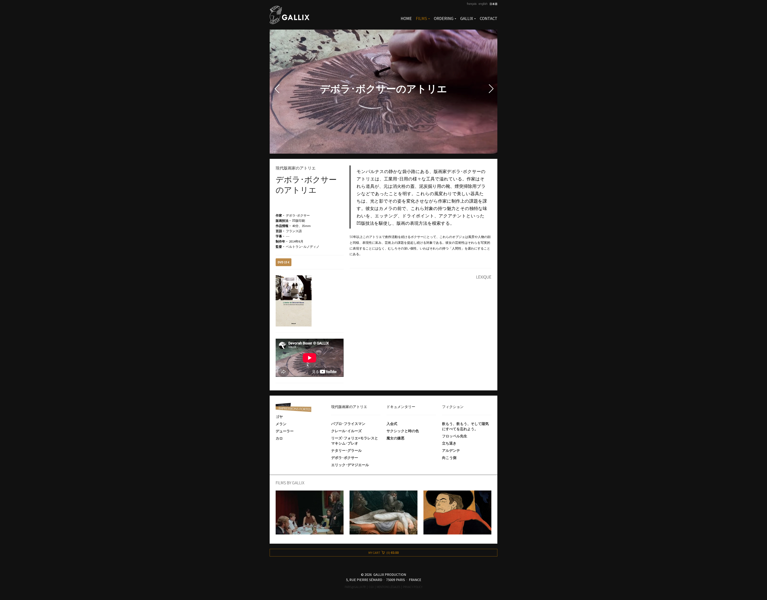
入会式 (391, 424)
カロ (279, 438)
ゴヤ (279, 417)
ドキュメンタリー (400, 406)
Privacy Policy (412, 587)
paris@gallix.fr (355, 587)
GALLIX (467, 18)
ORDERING (444, 18)
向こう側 (449, 458)
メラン (281, 424)
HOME (406, 18)
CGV (371, 587)
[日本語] (492, 4)
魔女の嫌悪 (395, 438)
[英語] (482, 4)
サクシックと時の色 (402, 431)
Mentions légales (388, 587)
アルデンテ (451, 450)
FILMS (422, 18)
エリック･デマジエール (350, 465)
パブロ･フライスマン (348, 424)
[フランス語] (472, 4)
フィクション (453, 406)
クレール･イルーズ (346, 431)
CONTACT (488, 18)
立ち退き (449, 443)
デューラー (285, 431)
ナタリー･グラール (346, 450)
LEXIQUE (483, 277)
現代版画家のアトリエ (349, 406)
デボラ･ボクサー (344, 458)
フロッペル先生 (454, 436)
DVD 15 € (283, 262)
